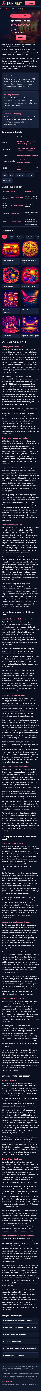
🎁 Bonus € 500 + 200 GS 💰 (14, 9)
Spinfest (2, 9)
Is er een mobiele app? (13, 1341)
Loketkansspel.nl (7, 1381)
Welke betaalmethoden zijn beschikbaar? (21, 1327)
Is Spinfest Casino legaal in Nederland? (20, 1348)
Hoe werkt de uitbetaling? (15, 1334)
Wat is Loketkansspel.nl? (15, 1355)
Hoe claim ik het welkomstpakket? (18, 1320)
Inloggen (30, 3)
